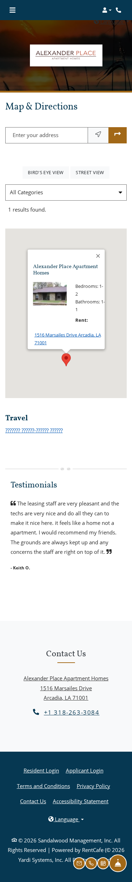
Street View (92, 172)
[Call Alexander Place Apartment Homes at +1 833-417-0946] (119, 10)
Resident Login (41, 770)
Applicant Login (84, 770)
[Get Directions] (117, 135)
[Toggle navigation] (12, 10)
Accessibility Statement (80, 801)
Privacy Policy (93, 785)
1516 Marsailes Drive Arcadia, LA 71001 (67, 339)
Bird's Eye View (48, 172)
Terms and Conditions (43, 785)
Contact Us (33, 801)
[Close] (98, 256)
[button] (106, 10)
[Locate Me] (98, 135)
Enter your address (35, 134)
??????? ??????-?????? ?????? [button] (34, 430)
